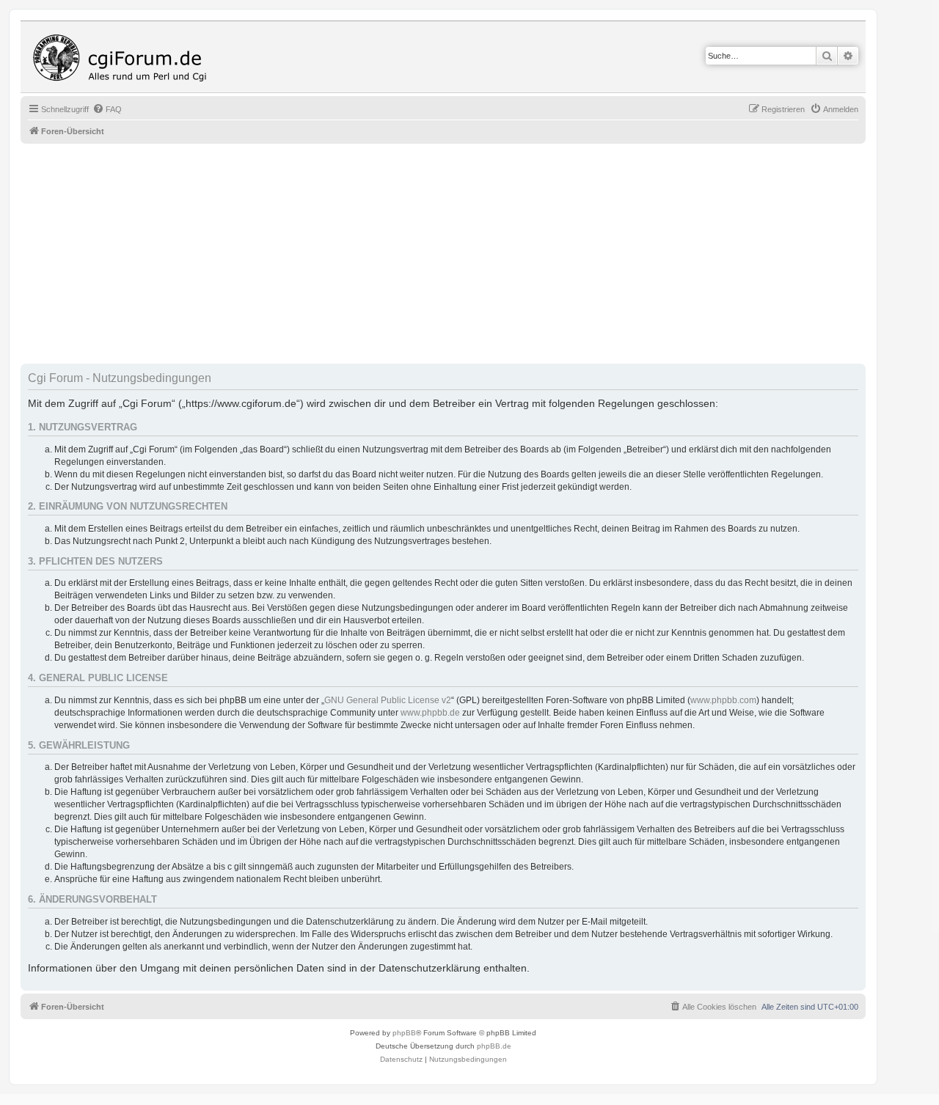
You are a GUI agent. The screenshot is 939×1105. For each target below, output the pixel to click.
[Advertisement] (461, 253)
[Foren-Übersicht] (123, 57)
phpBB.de (494, 1046)
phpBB (404, 1033)
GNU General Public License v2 (387, 700)
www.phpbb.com (723, 700)
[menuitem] (107, 109)
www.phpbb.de (430, 713)
